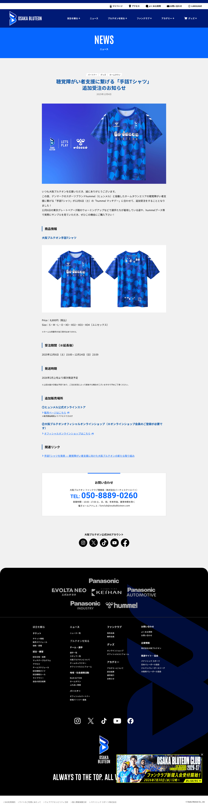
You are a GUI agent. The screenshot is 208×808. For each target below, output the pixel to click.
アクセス (36, 664)
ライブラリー (38, 678)
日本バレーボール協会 (150, 664)
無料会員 (110, 636)
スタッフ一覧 (75, 656)
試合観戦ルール (39, 674)
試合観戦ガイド (39, 671)
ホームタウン (75, 681)
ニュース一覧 (75, 633)
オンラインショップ (115, 650)
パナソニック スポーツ (150, 661)
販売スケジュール (40, 642)
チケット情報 (38, 638)
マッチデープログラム (42, 660)
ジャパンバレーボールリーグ (153, 668)
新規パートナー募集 (78, 699)
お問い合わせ (146, 635)
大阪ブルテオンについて (80, 659)
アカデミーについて (115, 668)
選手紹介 (110, 675)
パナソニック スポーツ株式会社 (103, 802)
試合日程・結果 (39, 656)
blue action (76, 678)
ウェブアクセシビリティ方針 (56, 802)
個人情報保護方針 (79, 802)
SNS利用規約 (10, 802)
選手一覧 (73, 652)
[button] (195, 6)
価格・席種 (37, 645)
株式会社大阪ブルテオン (151, 648)
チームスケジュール (41, 667)
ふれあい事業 (75, 685)
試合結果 (110, 671)
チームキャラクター (78, 663)
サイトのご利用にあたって (30, 802)
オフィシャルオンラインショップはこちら (67, 433)
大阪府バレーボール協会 (151, 671)
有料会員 (110, 633)
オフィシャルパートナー (80, 696)
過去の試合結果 (39, 681)
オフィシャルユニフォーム (81, 666)
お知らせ (110, 678)
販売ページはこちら (55, 412)
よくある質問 (146, 631)
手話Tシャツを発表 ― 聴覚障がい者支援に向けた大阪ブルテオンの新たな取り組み (89, 456)
